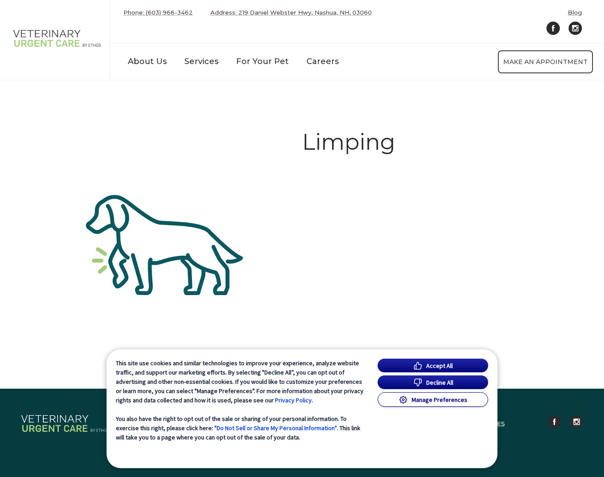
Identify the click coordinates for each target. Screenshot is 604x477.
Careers (322, 61)
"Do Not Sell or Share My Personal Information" (275, 428)
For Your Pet (262, 61)
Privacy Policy (293, 400)
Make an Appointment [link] (545, 62)
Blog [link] (575, 12)
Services (201, 61)
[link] (57, 38)
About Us (147, 61)
